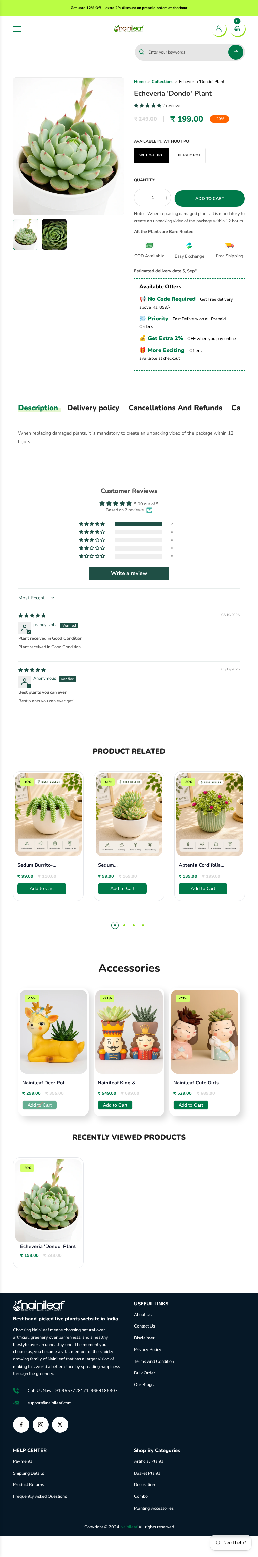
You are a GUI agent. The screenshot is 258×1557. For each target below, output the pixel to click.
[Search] (235, 52)
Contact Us (144, 1326)
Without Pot (151, 155)
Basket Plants (147, 1473)
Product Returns (28, 1485)
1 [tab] (115, 925)
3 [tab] (134, 925)
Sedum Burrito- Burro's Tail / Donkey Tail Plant (41, 866)
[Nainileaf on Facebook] (21, 1425)
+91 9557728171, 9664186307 (85, 1391)
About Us (143, 1315)
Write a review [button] (129, 573)
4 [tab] (143, 925)
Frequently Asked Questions (40, 1496)
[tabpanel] (48, 844)
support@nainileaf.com (50, 1403)
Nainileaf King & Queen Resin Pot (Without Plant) (117, 1083)
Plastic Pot (189, 155)
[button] (92, 524)
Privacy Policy (147, 1350)
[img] (32, 616)
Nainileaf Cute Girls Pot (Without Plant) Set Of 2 (196, 1083)
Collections (162, 82)
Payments (22, 1461)
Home (140, 82)
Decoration (144, 1485)
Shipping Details (28, 1473)
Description (38, 408)
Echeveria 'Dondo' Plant (48, 1246)
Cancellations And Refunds (175, 408)
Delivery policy (93, 408)
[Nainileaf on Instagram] (41, 1425)
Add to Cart (115, 1105)
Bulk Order (144, 1373)
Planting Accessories (154, 1508)
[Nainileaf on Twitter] (60, 1425)
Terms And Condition (154, 1361)
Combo (141, 1496)
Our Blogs (144, 1385)
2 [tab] (124, 925)
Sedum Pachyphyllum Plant (121, 866)
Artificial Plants (148, 1461)
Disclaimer (144, 1338)
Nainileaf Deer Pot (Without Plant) (43, 1083)
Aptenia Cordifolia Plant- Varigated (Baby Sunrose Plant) (200, 866)
